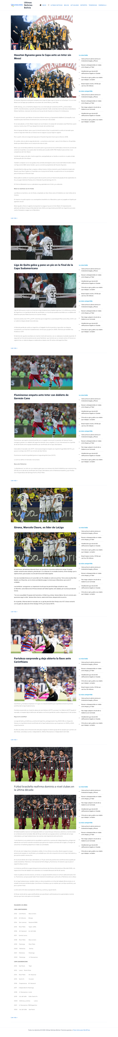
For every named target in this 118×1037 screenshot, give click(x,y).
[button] (66, 5)
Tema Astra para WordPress (81, 1030)
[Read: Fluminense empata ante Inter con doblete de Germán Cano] (42, 372)
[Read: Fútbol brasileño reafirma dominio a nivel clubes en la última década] (42, 764)
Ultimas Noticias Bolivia (28, 5)
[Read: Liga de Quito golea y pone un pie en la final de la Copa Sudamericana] (42, 242)
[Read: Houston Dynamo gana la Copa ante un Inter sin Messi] (42, 32)
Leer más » (14, 218)
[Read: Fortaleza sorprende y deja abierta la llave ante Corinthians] (42, 636)
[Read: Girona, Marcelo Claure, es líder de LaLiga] (42, 505)
